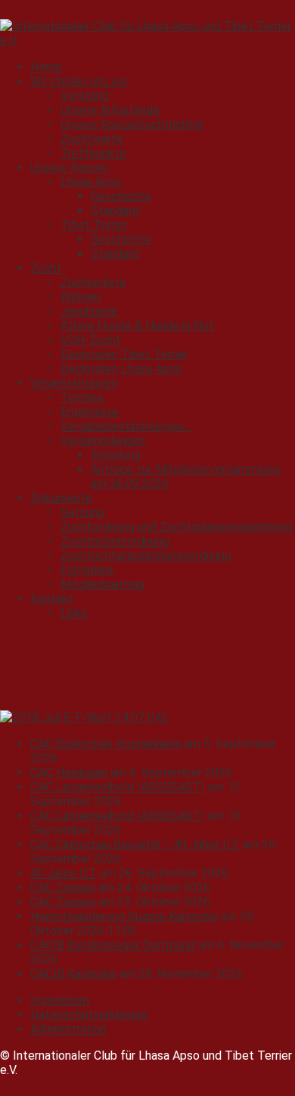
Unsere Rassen (69, 167)
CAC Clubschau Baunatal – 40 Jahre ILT (135, 844)
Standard (115, 210)
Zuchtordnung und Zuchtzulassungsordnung (176, 527)
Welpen (81, 297)
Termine (82, 397)
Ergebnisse (90, 412)
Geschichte (121, 196)
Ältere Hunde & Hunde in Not (137, 325)
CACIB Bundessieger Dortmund (112, 945)
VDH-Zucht (91, 340)
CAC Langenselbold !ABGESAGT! (117, 787)
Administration (68, 1029)
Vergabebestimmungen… (126, 426)
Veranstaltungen (74, 383)
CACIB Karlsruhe (73, 974)
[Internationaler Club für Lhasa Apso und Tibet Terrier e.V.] (147, 40)
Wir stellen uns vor (79, 81)
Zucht (46, 268)
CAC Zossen (62, 887)
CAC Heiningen (68, 772)
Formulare (87, 570)
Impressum (59, 1000)
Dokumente (61, 498)
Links (74, 613)
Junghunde (89, 311)
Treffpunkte (93, 153)
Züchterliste (93, 282)
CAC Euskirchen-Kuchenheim (106, 744)
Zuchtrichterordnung (115, 541)
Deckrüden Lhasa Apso (121, 369)
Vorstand (85, 95)
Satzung (82, 512)
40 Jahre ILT (63, 873)
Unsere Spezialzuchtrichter (132, 124)
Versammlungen (103, 440)
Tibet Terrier (94, 225)
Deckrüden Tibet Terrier (124, 354)
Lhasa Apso (91, 182)
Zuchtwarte (92, 139)
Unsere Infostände (110, 110)
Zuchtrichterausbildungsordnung (146, 555)
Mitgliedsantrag (102, 584)
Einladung (116, 455)
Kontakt (51, 598)
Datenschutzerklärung (89, 1015)
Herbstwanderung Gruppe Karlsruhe (124, 916)
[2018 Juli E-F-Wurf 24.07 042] (84, 717)
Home (46, 67)
